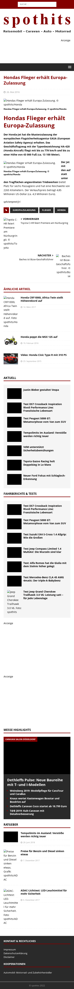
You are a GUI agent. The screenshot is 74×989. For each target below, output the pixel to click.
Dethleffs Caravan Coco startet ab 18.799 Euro (38, 806)
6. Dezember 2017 (31, 900)
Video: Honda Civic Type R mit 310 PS (44, 355)
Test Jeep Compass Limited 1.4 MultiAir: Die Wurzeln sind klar (42, 550)
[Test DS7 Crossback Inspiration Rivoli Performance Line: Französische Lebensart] (14, 408)
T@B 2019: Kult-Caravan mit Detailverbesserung (27, 812)
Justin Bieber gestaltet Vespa (41, 389)
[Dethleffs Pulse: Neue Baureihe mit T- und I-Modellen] (37, 772)
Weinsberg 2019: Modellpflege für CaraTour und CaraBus (36, 792)
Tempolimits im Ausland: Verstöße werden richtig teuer (44, 434)
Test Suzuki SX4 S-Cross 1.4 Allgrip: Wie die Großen (44, 536)
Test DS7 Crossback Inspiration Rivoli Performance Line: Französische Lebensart (42, 407)
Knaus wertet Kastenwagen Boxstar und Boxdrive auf (34, 800)
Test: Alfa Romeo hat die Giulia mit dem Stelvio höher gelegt (44, 564)
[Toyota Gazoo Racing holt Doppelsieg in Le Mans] (14, 465)
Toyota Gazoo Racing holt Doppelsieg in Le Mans (39, 463)
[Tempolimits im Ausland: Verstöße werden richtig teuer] (14, 436)
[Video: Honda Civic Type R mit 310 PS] (11, 358)
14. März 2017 (29, 307)
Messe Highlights (17, 730)
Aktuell (10, 378)
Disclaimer (9, 957)
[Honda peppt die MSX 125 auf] (11, 340)
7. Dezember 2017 (31, 860)
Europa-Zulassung (24, 210)
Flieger (46, 210)
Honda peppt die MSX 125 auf (39, 337)
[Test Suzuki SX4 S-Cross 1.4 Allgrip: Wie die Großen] (14, 538)
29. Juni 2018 (29, 842)
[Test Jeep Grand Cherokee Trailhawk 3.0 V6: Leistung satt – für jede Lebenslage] (14, 602)
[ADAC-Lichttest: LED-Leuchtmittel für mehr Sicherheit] (11, 907)
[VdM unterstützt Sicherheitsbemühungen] (14, 450)
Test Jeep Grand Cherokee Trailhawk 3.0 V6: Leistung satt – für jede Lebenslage (43, 595)
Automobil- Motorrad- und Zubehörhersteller (28, 972)
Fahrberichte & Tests (20, 494)
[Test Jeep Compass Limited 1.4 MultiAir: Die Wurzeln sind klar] (14, 552)
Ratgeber (11, 825)
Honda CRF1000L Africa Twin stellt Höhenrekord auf (42, 299)
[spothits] (36, 32)
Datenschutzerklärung (15, 953)
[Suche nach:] (37, 4)
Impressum (10, 949)
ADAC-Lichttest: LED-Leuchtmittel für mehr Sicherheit (44, 892)
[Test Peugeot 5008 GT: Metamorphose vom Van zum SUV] (14, 422)
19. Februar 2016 (30, 343)
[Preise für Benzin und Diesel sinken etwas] (11, 866)
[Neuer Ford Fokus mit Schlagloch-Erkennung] (14, 479)
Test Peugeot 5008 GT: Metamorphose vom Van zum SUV (44, 420)
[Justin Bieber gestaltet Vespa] (14, 393)
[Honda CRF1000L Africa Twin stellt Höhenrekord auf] (11, 312)
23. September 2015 (32, 361)
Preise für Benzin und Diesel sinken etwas (42, 852)
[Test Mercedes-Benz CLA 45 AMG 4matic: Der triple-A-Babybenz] (14, 581)
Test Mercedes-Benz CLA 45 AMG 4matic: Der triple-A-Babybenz (43, 579)
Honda (61, 210)
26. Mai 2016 (13, 92)
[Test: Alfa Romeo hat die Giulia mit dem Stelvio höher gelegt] (14, 566)
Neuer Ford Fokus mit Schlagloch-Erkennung (44, 477)
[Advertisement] (30, 647)
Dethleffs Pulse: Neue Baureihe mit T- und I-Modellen (35, 782)
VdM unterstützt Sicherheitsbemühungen (38, 448)
